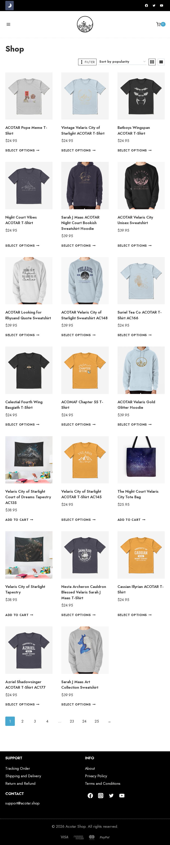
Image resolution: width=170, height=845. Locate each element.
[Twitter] (154, 5)
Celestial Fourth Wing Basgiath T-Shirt (23, 404)
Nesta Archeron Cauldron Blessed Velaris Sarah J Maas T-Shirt (83, 592)
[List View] (161, 62)
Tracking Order (17, 768)
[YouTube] (161, 5)
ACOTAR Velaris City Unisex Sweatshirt (135, 220)
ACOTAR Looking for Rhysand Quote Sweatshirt (28, 315)
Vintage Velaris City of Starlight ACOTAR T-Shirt (82, 130)
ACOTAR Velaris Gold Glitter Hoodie (136, 404)
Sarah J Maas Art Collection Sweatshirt (79, 684)
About (90, 768)
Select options (20, 150)
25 (97, 721)
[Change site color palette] (9, 5)
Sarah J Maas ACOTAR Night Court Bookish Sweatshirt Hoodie (80, 223)
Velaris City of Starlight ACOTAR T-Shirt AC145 (81, 494)
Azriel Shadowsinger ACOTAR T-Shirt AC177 (25, 684)
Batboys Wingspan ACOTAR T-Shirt (134, 130)
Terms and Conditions (102, 783)
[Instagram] (101, 795)
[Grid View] (152, 62)
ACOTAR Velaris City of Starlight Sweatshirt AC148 (84, 315)
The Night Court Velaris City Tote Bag (138, 494)
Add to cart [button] (17, 519)
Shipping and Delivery (23, 776)
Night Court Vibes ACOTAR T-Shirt (21, 220)
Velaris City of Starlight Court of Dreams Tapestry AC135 (28, 497)
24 (84, 721)
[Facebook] (146, 5)
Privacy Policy (96, 776)
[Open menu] (8, 24)
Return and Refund (20, 783)
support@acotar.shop (22, 803)
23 (72, 721)
